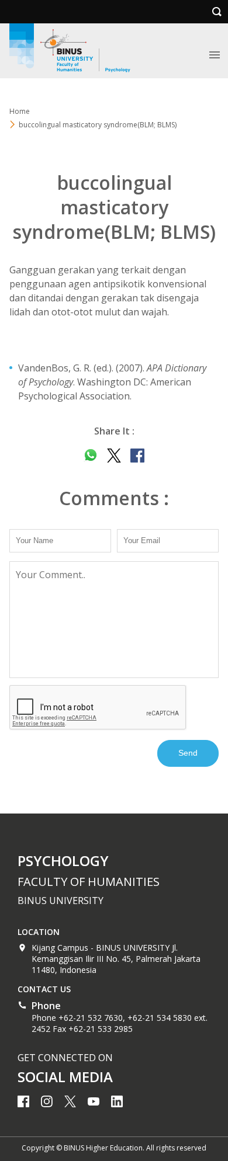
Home (19, 111)
